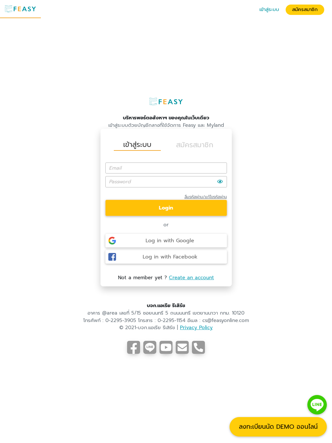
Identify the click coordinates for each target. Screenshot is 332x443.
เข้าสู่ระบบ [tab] (137, 144)
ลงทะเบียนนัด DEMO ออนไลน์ (278, 426)
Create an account (191, 277)
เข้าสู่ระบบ (269, 9)
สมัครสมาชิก (305, 9)
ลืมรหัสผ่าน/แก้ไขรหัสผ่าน (205, 197)
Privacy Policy (196, 327)
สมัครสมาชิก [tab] (194, 144)
